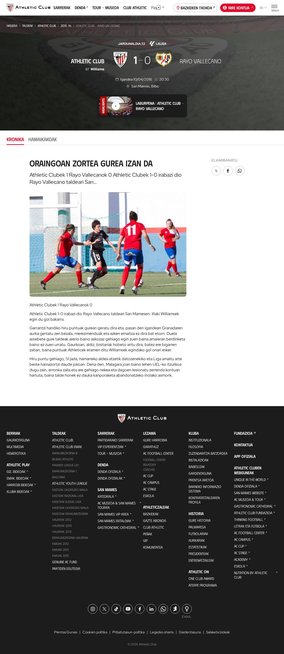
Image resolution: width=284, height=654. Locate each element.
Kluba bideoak (18, 491)
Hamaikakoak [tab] (42, 139)
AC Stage (149, 489)
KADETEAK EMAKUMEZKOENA (70, 514)
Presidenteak (199, 553)
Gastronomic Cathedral (117, 527)
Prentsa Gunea (65, 632)
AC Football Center (158, 453)
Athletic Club (47, 26)
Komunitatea (153, 547)
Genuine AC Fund (64, 562)
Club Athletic (153, 527)
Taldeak (27, 26)
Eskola (148, 496)
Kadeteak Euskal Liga (66, 502)
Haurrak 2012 (61, 520)
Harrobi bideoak (20, 485)
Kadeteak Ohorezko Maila (70, 508)
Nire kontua (238, 7)
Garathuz (151, 447)
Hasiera (12, 26)
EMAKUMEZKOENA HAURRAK (70, 537)
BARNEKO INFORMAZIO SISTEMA (205, 488)
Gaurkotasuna (18, 440)
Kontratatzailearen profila (204, 500)
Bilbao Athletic (62, 459)
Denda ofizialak (110, 478)
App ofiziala (245, 456)
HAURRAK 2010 (62, 526)
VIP (145, 540)
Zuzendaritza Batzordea (208, 453)
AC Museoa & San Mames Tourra (117, 505)
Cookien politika (95, 632)
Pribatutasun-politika (128, 632)
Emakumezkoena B (64, 453)
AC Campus (151, 482)
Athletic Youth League (69, 483)
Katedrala (106, 496)
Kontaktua (243, 444)
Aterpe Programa (203, 585)
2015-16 (66, 26)
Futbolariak (198, 533)
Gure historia (200, 520)
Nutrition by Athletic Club (250, 575)
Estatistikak (198, 547)
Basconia (58, 477)
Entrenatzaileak (201, 560)
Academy (241, 559)
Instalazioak (199, 460)
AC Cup (148, 476)
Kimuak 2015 (60, 555)
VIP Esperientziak (111, 447)
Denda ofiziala (109, 471)
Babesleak (197, 466)
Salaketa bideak (218, 632)
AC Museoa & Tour (248, 499)
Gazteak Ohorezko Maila (69, 490)
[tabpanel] (142, 266)
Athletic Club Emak (67, 447)
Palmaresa (197, 527)
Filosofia (196, 447)
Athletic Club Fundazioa (253, 513)
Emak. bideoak (18, 478)
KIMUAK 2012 (60, 543)
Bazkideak (151, 514)
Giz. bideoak (16, 471)
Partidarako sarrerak (115, 440)
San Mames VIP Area (113, 514)
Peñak (147, 534)
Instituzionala (200, 440)
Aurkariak (197, 540)
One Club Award (201, 578)
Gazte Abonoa (154, 520)
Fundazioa (243, 433)
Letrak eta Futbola (249, 526)
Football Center (154, 460)
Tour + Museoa (110, 453)
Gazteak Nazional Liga (67, 496)
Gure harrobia (155, 440)
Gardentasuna (200, 473)
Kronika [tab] (15, 139)
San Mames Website (249, 493)
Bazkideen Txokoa (196, 7)
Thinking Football (248, 519)
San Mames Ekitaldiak (114, 521)
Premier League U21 (65, 465)
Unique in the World (250, 479)
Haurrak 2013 (61, 531)
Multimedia (15, 447)
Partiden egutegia (66, 568)
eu (261, 8)
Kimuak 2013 (60, 549)
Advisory (149, 464)
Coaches (149, 469)
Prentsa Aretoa (201, 480)
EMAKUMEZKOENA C (64, 471)
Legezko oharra (162, 632)
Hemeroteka (16, 453)
